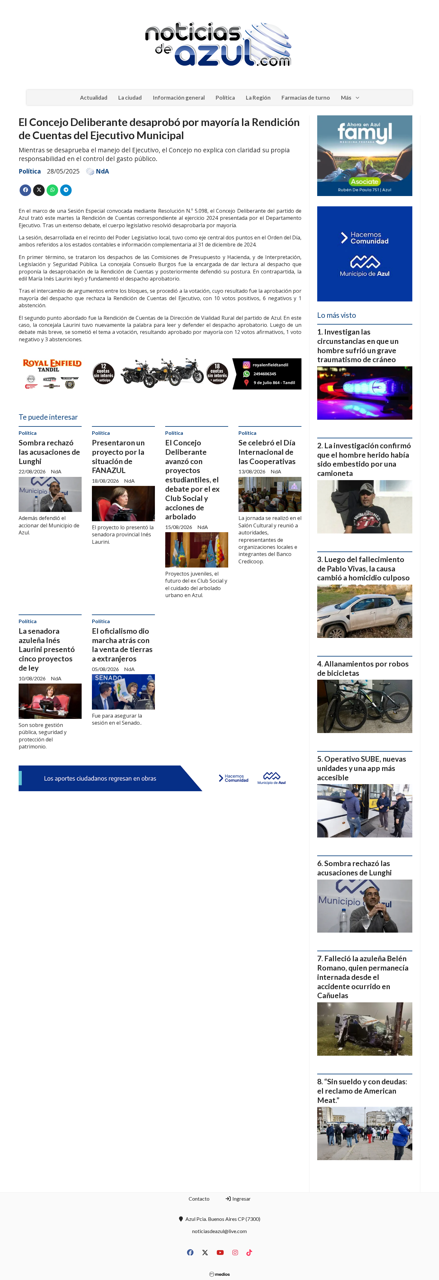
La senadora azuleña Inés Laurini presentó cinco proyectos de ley (47, 649)
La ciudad (130, 97)
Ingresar (241, 1198)
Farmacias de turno (306, 97)
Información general (179, 97)
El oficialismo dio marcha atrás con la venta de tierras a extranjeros (122, 644)
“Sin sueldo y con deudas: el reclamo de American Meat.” (362, 1091)
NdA (102, 171)
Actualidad (93, 97)
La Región (258, 97)
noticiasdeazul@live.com (219, 1231)
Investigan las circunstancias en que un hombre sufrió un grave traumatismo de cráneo (358, 345)
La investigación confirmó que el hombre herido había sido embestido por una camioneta (364, 459)
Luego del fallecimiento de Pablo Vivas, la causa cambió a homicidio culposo (363, 568)
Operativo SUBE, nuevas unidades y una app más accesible (361, 768)
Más (346, 97)
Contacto (199, 1198)
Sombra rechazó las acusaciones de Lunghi (49, 452)
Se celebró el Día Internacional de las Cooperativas (267, 452)
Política (225, 97)
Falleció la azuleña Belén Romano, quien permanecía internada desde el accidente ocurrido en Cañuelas (362, 977)
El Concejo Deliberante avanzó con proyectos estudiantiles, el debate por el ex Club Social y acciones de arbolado (192, 479)
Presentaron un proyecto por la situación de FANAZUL (118, 456)
